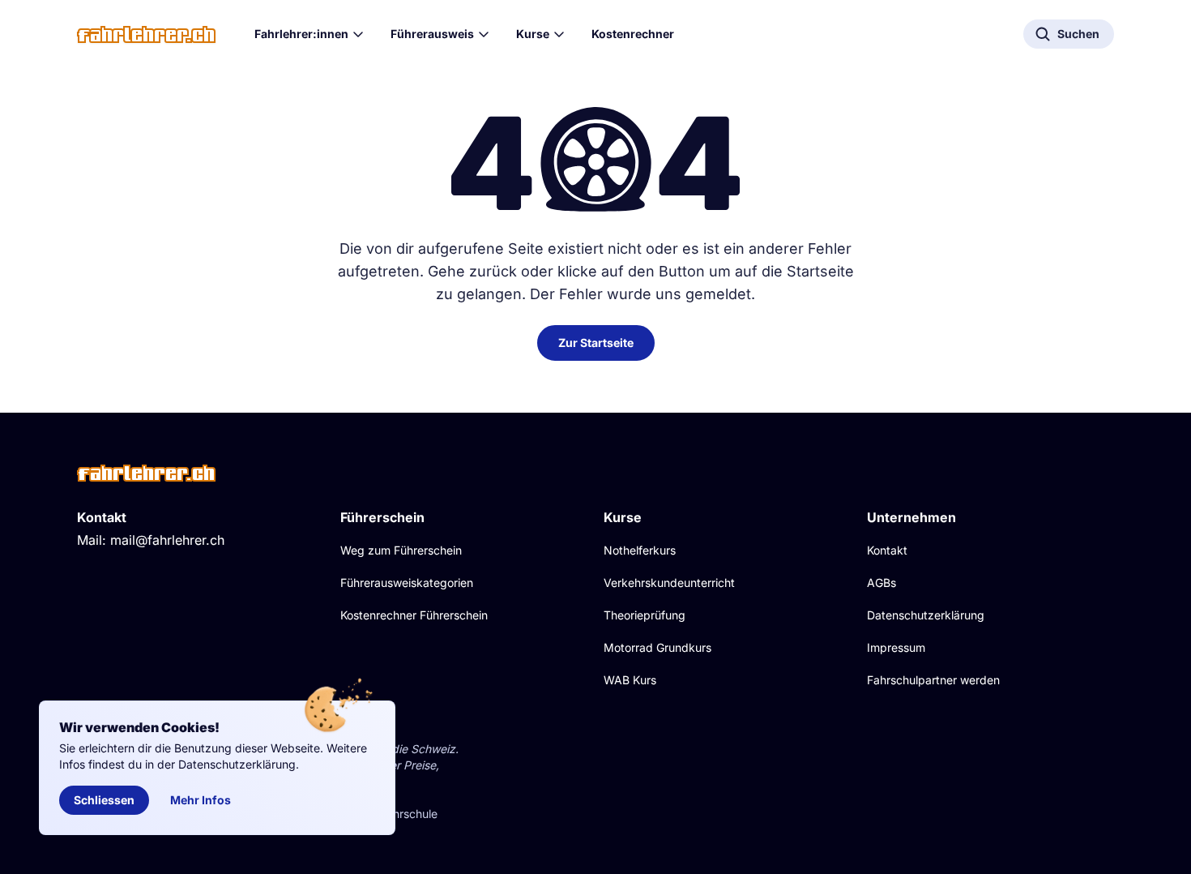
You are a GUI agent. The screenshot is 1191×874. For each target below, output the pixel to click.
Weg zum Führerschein (401, 550)
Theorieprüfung (644, 615)
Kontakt (887, 550)
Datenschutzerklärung (925, 615)
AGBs (881, 582)
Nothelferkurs (640, 550)
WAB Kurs (630, 680)
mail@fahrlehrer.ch (167, 540)
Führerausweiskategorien (406, 582)
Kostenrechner (632, 34)
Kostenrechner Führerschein (414, 615)
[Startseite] (146, 34)
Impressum (896, 647)
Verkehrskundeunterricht (669, 582)
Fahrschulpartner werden (933, 680)
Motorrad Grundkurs (657, 647)
